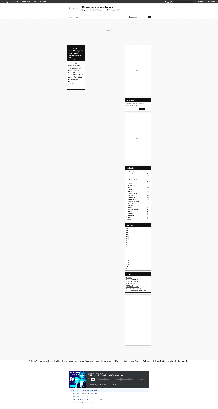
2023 (127, 233)
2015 (127, 248)
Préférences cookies (181, 361)
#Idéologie (130, 213)
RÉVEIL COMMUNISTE (132, 279)
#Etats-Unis (130, 203)
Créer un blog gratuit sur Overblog (73, 361)
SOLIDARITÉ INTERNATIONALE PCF (136, 290)
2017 (127, 244)
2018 (127, 242)
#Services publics (132, 199)
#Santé (129, 219)
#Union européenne (132, 209)
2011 (127, 256)
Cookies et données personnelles (163, 361)
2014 (127, 250)
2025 (127, 229)
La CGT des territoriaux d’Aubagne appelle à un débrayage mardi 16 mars (76, 53)
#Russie (129, 217)
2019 (127, 240)
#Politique (130, 205)
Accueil (70, 17)
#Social (129, 187)
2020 (127, 238)
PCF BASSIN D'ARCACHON (133, 288)
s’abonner (93, 384)
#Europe (129, 176)
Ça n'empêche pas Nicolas (98, 7)
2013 (127, 252)
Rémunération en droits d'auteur (130, 361)
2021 (127, 237)
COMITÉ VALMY (130, 283)
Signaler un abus (106, 361)
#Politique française (132, 177)
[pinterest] (171, 2)
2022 (127, 235)
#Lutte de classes (132, 179)
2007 (127, 264)
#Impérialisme (131, 197)
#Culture (129, 207)
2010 (127, 258)
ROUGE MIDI (129, 285)
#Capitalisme (130, 215)
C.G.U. (116, 361)
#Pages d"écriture (132, 193)
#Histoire (129, 183)
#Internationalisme (132, 181)
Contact (77, 17)
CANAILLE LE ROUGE (132, 281)
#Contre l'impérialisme (133, 174)
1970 (127, 266)
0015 (127, 268)
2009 (127, 260)
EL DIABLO (129, 278)
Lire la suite (72, 83)
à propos (113, 384)
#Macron (129, 211)
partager (104, 384)
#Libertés (129, 189)
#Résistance (80, 86)
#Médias (129, 191)
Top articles (89, 361)
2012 (127, 254)
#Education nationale (133, 201)
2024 (127, 231)
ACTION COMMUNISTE (132, 287)
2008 (127, 262)
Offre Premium (146, 361)
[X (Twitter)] (168, 2)
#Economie (130, 185)
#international (131, 195)
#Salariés (74, 86)
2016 (127, 246)
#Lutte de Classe (131, 172)
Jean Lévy (43, 361)
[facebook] (165, 2)
